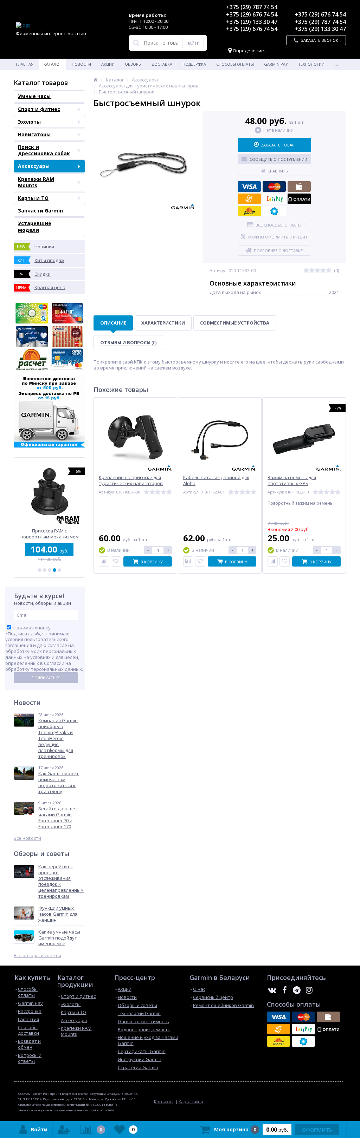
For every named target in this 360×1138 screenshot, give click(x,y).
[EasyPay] (274, 199)
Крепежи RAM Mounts (36, 182)
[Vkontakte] (272, 990)
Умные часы (34, 96)
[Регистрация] (64, 1129)
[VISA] (249, 186)
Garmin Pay (276, 64)
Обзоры (133, 64)
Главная (24, 64)
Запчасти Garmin (40, 210)
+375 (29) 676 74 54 (251, 14)
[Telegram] (296, 990)
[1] (39, 570)
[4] (54, 570)
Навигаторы (34, 134)
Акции (108, 64)
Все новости (27, 838)
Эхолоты (29, 121)
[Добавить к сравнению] (104, 561)
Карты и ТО (33, 198)
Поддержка (194, 64)
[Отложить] (116, 561)
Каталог (53, 64)
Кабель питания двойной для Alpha (216, 480)
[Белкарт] (274, 211)
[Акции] (96, 80)
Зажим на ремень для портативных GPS (292, 480)
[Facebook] (284, 990)
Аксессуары (34, 166)
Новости (81, 64)
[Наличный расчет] (299, 186)
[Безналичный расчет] (249, 199)
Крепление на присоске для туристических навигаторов (131, 480)
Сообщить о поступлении (278, 159)
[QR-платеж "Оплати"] (299, 199)
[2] (44, 570)
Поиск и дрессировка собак (44, 150)
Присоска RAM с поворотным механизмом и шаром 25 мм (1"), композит (49, 533)
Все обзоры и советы (37, 956)
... (336, 64)
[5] (59, 570)
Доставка (162, 64)
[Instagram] (309, 990)
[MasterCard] (274, 186)
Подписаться (46, 677)
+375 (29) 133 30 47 (251, 22)
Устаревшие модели (34, 226)
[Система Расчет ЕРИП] (249, 211)
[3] (49, 570)
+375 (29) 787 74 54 (251, 7)
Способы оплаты (235, 64)
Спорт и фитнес (39, 109)
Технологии (311, 64)
